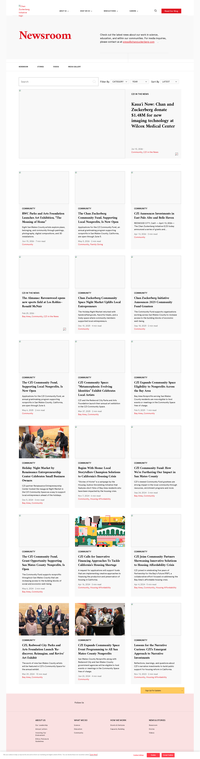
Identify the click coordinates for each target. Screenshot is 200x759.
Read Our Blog (171, 11)
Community (136, 152)
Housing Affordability (100, 499)
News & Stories (110, 11)
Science (77, 725)
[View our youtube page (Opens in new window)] (123, 702)
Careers (132, 11)
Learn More (93, 754)
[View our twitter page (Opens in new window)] (116, 702)
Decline (153, 755)
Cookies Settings (138, 755)
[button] (119, 81)
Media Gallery (74, 67)
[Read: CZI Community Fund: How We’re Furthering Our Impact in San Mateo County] (156, 467)
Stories (40, 67)
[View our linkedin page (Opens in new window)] (109, 702)
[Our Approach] (24, 11)
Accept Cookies (168, 755)
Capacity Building (117, 729)
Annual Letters (41, 729)
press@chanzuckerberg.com (138, 41)
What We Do (85, 11)
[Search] (155, 11)
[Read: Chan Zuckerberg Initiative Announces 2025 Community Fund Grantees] (156, 294)
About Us (63, 11)
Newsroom (23, 67)
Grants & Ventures (117, 725)
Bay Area (26, 316)
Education (78, 729)
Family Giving (96, 244)
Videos (56, 67)
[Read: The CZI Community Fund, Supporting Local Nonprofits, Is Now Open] (44, 379)
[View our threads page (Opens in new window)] (102, 702)
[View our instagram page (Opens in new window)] (96, 702)
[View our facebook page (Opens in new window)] (89, 702)
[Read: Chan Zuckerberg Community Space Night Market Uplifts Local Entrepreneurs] (100, 294)
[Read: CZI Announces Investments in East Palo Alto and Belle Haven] (156, 210)
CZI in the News (150, 152)
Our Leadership (41, 725)
